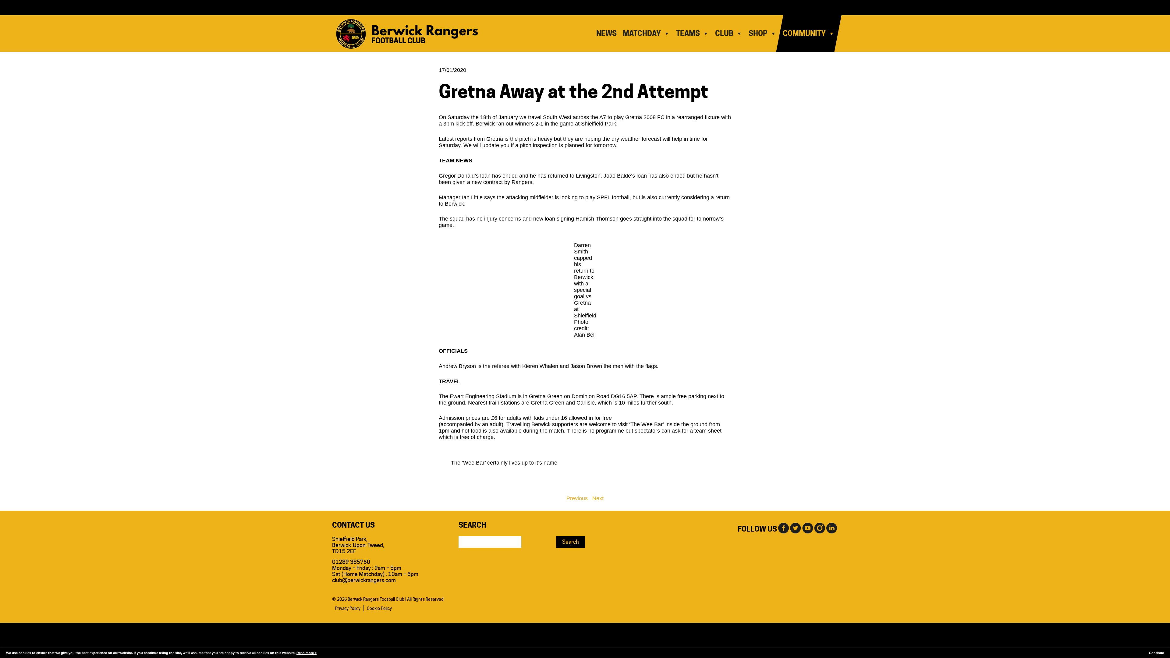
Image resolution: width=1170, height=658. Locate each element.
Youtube (807, 528)
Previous (577, 498)
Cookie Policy (379, 608)
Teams (688, 33)
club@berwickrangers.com (364, 580)
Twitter (795, 528)
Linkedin (832, 528)
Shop (758, 33)
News (606, 33)
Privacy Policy (347, 608)
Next (598, 498)
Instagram (820, 528)
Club (724, 33)
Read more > (306, 653)
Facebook (783, 528)
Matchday (642, 33)
